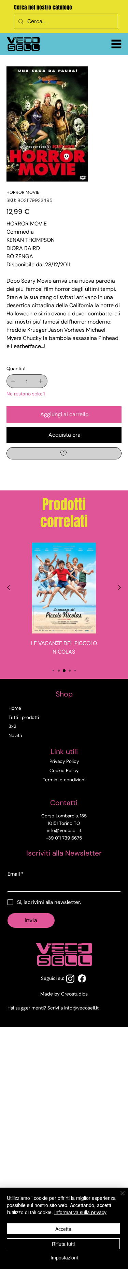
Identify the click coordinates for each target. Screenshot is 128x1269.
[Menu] (116, 44)
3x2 (12, 726)
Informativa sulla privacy (80, 1212)
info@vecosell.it (81, 1008)
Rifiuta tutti (63, 1243)
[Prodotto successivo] (119, 587)
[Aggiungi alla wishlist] (64, 453)
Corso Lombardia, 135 (64, 816)
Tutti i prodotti (24, 717)
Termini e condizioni (64, 780)
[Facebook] (81, 978)
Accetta (63, 1228)
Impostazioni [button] (64, 1257)
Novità (15, 735)
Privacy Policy (64, 761)
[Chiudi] (118, 1197)
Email (16, 874)
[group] (64, 601)
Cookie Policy (64, 770)
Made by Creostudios (64, 994)
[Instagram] (70, 978)
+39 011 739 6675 (64, 838)
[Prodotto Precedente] (8, 587)
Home (15, 708)
